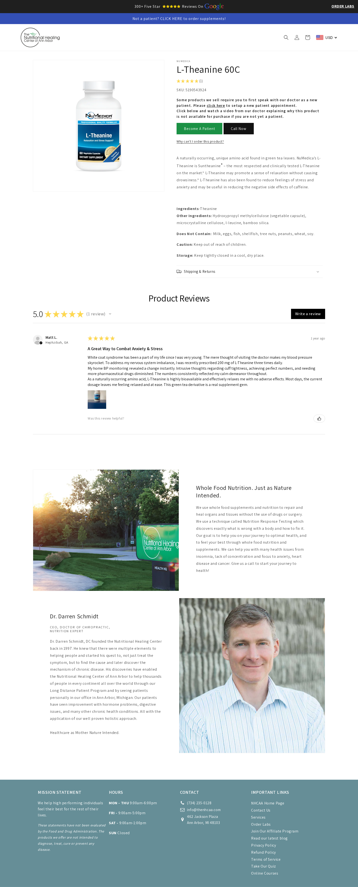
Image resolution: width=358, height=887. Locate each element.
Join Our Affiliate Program (275, 831)
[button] (101, 37)
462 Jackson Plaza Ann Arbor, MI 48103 (203, 819)
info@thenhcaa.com (204, 809)
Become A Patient (199, 128)
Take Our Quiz (263, 866)
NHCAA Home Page (267, 803)
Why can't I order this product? (200, 141)
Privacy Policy (263, 845)
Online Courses (264, 873)
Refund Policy (263, 852)
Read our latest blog (269, 838)
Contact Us (261, 810)
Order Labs (342, 6)
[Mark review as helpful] (319, 418)
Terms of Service (266, 859)
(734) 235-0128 (199, 803)
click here (216, 105)
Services (258, 817)
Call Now (238, 128)
